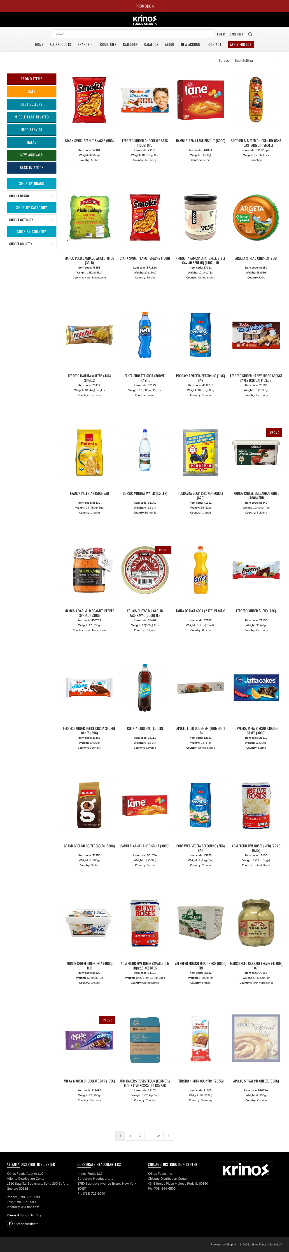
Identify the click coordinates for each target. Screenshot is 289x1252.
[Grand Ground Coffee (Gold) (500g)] (89, 805)
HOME (39, 44)
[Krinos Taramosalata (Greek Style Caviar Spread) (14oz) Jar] (201, 218)
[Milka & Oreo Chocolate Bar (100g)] (89, 1040)
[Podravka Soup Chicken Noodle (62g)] (201, 453)
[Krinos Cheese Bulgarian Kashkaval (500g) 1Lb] (145, 570)
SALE (31, 91)
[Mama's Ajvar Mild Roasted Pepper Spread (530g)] (89, 570)
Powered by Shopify (223, 1244)
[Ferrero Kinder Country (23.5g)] (201, 1040)
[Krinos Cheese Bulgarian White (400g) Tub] (256, 453)
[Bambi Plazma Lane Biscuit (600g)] (201, 100)
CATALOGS (151, 44)
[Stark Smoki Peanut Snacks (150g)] (145, 218)
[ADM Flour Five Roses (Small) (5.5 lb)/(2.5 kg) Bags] (145, 923)
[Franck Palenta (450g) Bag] (89, 453)
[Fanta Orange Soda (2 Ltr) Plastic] (201, 570)
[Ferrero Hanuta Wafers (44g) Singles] (89, 335)
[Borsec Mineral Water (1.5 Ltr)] (145, 450)
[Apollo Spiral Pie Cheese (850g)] (256, 1040)
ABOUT (170, 44)
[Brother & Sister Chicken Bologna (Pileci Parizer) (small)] (256, 100)
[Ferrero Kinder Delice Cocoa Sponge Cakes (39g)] (89, 688)
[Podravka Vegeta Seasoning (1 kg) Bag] (201, 335)
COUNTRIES (108, 44)
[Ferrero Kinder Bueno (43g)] (256, 570)
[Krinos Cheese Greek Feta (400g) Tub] (89, 923)
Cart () (237, 34)
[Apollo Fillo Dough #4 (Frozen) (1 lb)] (201, 688)
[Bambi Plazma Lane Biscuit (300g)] (145, 805)
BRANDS (83, 44)
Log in (221, 34)
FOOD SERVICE (32, 129)
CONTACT (214, 44)
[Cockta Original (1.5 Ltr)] (145, 688)
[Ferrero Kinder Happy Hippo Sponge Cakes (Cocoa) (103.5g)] (256, 335)
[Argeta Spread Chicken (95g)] (256, 218)
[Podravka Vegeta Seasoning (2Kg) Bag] (201, 805)
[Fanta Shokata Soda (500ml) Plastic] (145, 335)
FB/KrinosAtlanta (26, 1224)
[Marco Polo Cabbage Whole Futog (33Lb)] (89, 218)
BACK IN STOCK (32, 167)
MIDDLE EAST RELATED (32, 117)
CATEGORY (130, 44)
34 (158, 1135)
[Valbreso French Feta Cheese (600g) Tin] (201, 923)
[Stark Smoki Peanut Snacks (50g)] (89, 100)
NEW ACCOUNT (191, 44)
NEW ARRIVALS (31, 155)
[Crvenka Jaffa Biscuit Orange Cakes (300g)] (256, 688)
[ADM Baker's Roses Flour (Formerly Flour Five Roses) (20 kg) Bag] (145, 1040)
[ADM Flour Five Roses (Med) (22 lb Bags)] (256, 805)
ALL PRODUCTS (60, 44)
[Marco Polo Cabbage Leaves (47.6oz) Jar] (256, 923)
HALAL (31, 142)
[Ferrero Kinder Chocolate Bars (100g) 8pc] (145, 100)
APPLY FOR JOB (241, 44)
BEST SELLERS (31, 104)
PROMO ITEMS (32, 78)
